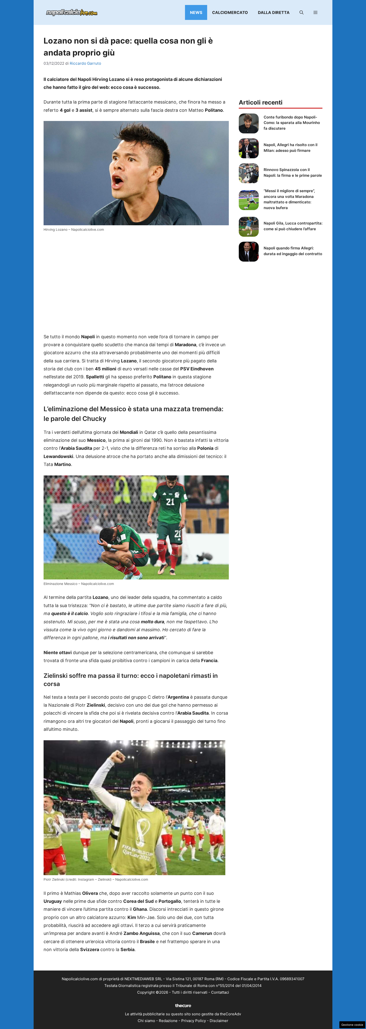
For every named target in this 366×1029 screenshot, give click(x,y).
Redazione (168, 1020)
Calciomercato (230, 12)
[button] (301, 12)
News (196, 12)
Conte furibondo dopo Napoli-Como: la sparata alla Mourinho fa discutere (292, 123)
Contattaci (220, 992)
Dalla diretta (274, 12)
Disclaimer (219, 1020)
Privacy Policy (193, 1020)
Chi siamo (146, 1020)
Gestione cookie (352, 1025)
